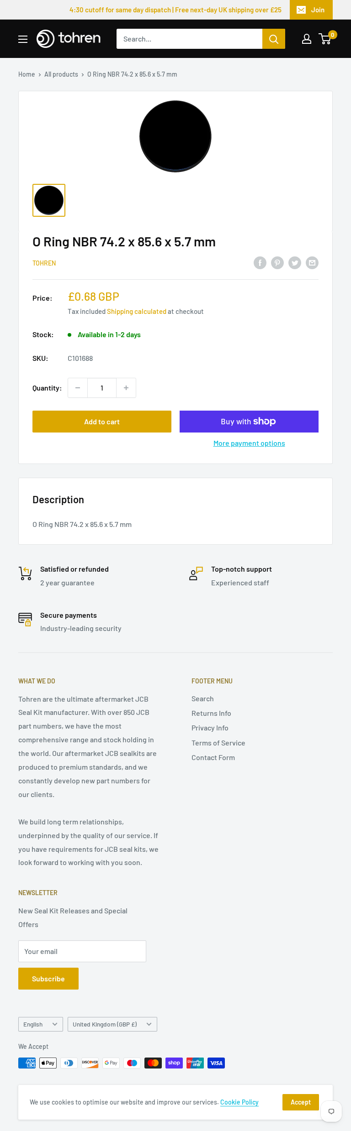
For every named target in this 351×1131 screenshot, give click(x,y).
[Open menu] (22, 39)
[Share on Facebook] (260, 262)
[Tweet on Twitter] (294, 262)
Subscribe (48, 978)
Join (317, 9)
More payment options (249, 442)
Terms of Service (218, 742)
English (33, 1024)
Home (26, 74)
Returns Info (211, 713)
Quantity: (47, 387)
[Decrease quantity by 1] (77, 387)
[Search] (273, 39)
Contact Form (213, 757)
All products (61, 74)
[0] (325, 38)
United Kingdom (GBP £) (105, 1024)
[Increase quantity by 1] (126, 387)
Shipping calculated (136, 311)
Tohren (44, 263)
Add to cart (102, 421)
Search (202, 698)
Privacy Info (210, 727)
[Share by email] (312, 262)
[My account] (306, 39)
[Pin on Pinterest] (277, 262)
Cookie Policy (239, 1102)
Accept (301, 1102)
